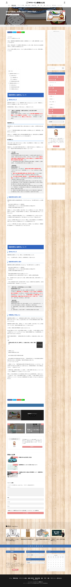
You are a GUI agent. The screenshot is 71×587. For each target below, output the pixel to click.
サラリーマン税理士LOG (38, 581)
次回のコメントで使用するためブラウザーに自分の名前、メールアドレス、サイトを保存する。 (23, 510)
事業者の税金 (13, 5)
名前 (8, 497)
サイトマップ (59, 5)
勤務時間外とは (14, 77)
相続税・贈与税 (27, 5)
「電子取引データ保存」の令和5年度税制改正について (58, 540)
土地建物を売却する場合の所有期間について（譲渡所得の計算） (31, 473)
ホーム (9, 5)
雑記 (44, 5)
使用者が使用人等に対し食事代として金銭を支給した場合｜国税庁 (22, 343)
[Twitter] (14, 32)
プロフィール (48, 5)
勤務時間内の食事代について (14, 83)
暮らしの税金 (52, 101)
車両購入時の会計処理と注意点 (25, 457)
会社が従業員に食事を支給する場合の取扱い (22, 25)
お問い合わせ (54, 5)
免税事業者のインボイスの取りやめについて (28, 464)
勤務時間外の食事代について (14, 73)
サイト (8, 506)
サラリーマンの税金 (21, 5)
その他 (51, 96)
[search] (63, 68)
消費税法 (52, 107)
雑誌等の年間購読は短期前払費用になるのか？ (43, 540)
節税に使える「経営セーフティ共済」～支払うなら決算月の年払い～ (13, 540)
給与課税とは (13, 79)
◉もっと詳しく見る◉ (10, 567)
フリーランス (15, 457)
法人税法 (52, 104)
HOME (8, 25)
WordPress (45, 583)
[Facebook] (9, 32)
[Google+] (19, 32)
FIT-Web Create (36, 583)
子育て (41, 5)
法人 (17, 14)
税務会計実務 (34, 5)
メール (8, 501)
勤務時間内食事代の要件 (14, 87)
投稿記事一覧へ (56, 146)
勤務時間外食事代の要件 (14, 81)
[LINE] (23, 32)
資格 (38, 5)
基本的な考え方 (13, 75)
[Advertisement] (25, 60)
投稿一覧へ (32, 446)
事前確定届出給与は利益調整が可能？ (27, 539)
